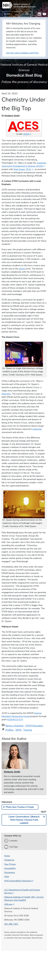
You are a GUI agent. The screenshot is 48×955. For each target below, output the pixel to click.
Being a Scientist (14, 725)
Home (7, 855)
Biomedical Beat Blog (24, 70)
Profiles (9, 730)
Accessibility (10, 868)
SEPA (18, 730)
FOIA (6, 876)
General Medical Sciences (25, 6)
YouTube (13, 846)
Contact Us (9, 859)
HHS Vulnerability (17, 880)
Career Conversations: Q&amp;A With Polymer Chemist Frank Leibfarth (26, 820)
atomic (22, 268)
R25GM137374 (15, 719)
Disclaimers (9, 872)
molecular (37, 429)
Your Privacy (10, 864)
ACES (26, 134)
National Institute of (22, 4)
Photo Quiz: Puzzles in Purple (18, 807)
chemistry (6, 393)
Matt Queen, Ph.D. (22, 169)
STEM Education (34, 725)
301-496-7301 (11, 924)
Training (27, 730)
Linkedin (13, 840)
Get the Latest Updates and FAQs (22, 52)
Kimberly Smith (12, 115)
